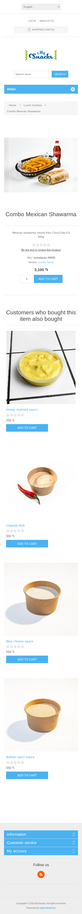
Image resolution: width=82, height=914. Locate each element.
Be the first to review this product (41, 249)
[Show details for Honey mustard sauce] (41, 367)
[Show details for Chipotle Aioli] (41, 483)
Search (60, 74)
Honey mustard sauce (21, 409)
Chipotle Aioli (15, 525)
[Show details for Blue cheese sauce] (41, 599)
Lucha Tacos (46, 262)
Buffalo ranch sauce (20, 757)
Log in (32, 21)
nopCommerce (47, 908)
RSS (41, 874)
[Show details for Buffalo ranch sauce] (41, 715)
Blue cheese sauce (19, 641)
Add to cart (48, 279)
